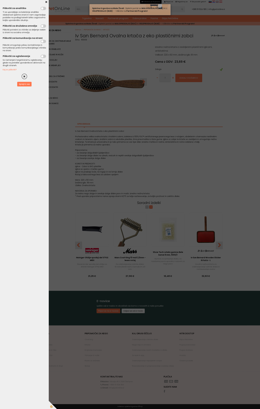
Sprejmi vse (24, 84)
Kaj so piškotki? (10, 69)
